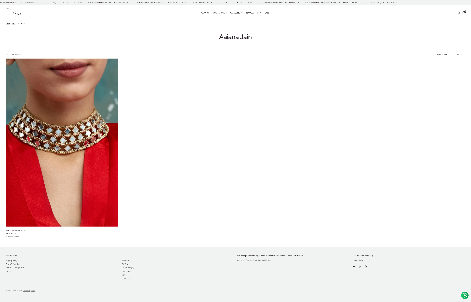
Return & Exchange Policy (15, 268)
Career (8, 271)
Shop (13, 24)
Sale (267, 13)
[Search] (459, 12)
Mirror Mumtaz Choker (15, 230)
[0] (463, 12)
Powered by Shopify (29, 291)
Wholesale (125, 260)
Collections (219, 13)
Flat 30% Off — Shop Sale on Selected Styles (23, 3)
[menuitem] (205, 12)
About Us (205, 13)
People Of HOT (253, 13)
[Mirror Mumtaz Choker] (62, 143)
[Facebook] (355, 266)
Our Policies (11, 256)
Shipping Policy (11, 260)
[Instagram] (361, 266)
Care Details (126, 271)
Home (8, 24)
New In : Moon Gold (55, 3)
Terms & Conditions (13, 264)
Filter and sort (16, 54)
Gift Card (125, 264)
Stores (124, 275)
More (124, 256)
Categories (235, 13)
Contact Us (126, 278)
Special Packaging (128, 268)
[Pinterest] (367, 266)
